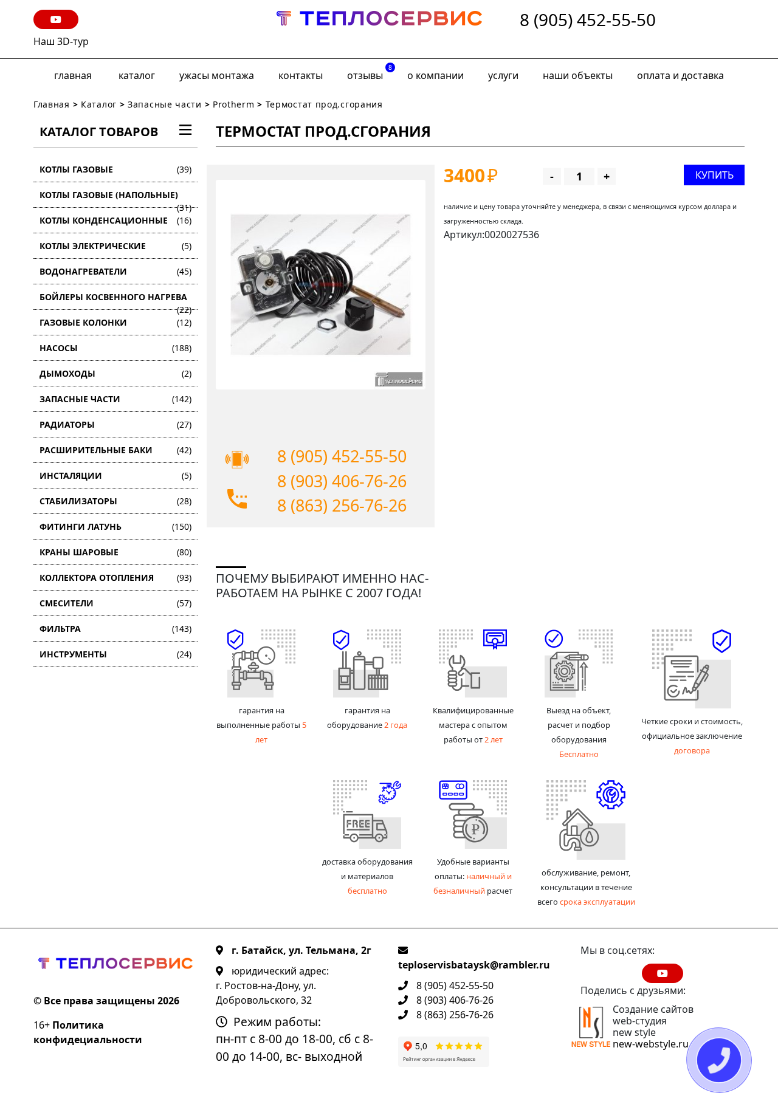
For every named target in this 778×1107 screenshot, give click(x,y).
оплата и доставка (680, 75)
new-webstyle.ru (651, 1043)
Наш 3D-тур (61, 41)
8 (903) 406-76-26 (342, 481)
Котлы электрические (115, 246)
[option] (320, 284)
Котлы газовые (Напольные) (115, 198)
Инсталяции (115, 475)
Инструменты (115, 654)
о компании (435, 75)
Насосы (115, 348)
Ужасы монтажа (216, 75)
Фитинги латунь (115, 526)
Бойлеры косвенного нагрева (115, 300)
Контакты (300, 75)
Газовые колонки (115, 322)
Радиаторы (115, 424)
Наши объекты (578, 75)
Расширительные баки (115, 450)
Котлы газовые (115, 169)
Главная (73, 75)
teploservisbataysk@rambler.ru (474, 965)
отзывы (369, 72)
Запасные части (165, 104)
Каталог (137, 75)
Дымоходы (115, 373)
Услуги (503, 75)
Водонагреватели (115, 271)
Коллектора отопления (115, 577)
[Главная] (379, 29)
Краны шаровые (115, 552)
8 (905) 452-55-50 (588, 20)
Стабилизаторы (115, 501)
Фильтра (115, 628)
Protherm (234, 104)
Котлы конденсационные (115, 220)
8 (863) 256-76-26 (342, 505)
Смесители (115, 603)
